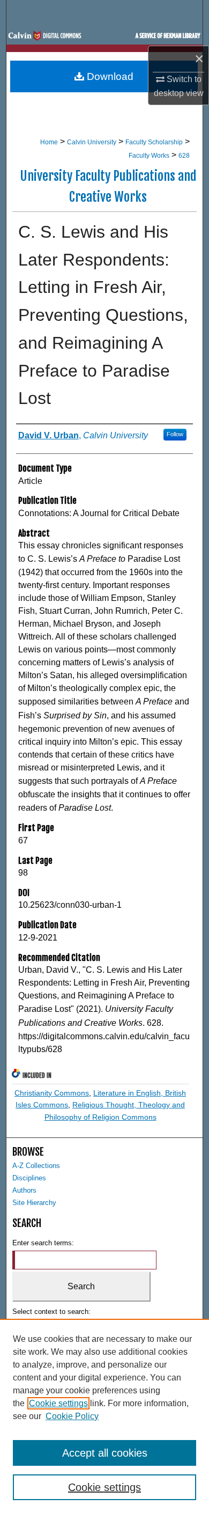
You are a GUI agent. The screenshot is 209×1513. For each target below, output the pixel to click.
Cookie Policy (72, 1416)
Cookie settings (58, 1403)
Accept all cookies (104, 1453)
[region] (104, 1416)
